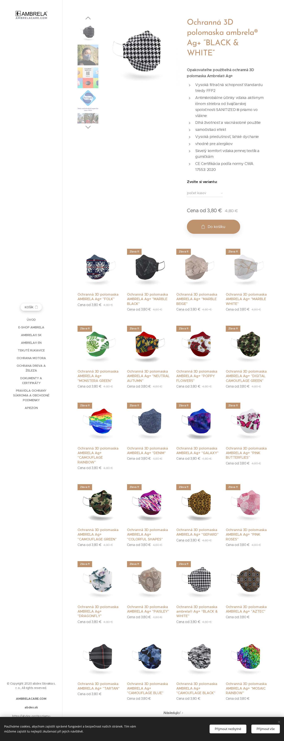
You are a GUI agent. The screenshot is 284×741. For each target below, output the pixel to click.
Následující (171, 713)
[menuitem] (31, 319)
